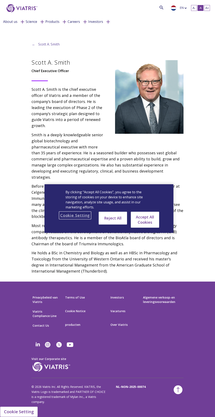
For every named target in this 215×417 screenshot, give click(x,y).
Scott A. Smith (49, 44)
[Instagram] (47, 344)
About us (10, 21)
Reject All (113, 217)
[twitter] (59, 344)
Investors (95, 21)
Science (31, 21)
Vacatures (117, 311)
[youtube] (70, 344)
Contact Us (41, 325)
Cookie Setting (19, 411)
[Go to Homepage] (21, 8)
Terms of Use (75, 297)
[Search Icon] (161, 7)
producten (72, 325)
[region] (109, 208)
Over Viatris (119, 325)
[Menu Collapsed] (22, 21)
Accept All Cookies (145, 219)
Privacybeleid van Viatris (45, 299)
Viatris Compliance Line (44, 313)
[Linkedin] (38, 344)
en (182, 8)
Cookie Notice (75, 311)
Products (52, 21)
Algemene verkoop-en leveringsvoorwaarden (159, 299)
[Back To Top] (178, 389)
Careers (74, 21)
